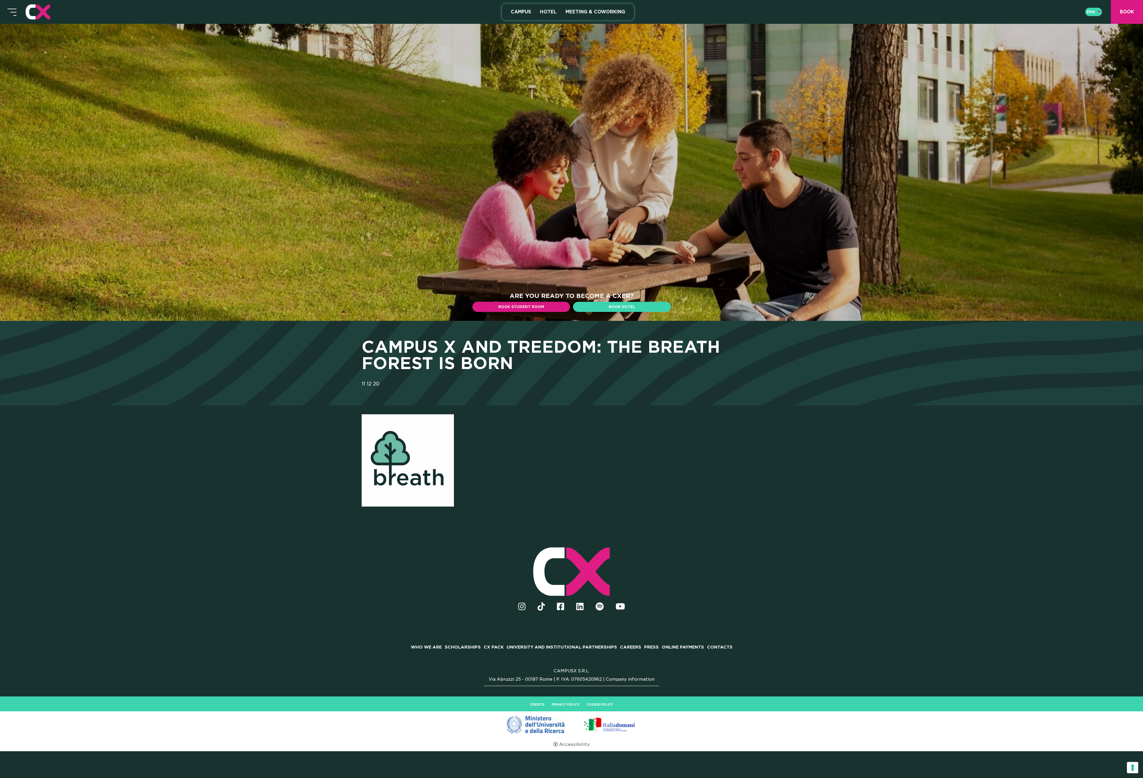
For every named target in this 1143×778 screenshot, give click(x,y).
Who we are (426, 647)
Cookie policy (600, 704)
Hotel (548, 12)
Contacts (720, 647)
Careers (630, 647)
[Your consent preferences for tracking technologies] (1132, 767)
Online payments (683, 647)
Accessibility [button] (574, 744)
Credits (537, 704)
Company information (630, 679)
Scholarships (463, 647)
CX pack (494, 647)
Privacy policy (566, 704)
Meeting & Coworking (595, 12)
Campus (521, 12)
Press (651, 647)
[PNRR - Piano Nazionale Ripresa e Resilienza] (571, 724)
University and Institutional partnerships (562, 647)
